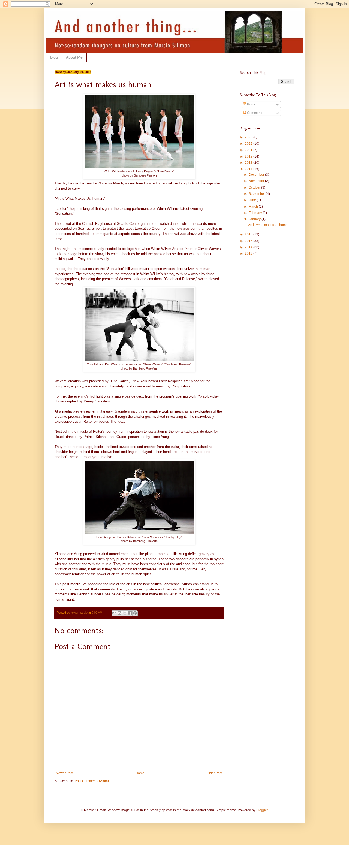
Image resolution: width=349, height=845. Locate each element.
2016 (249, 234)
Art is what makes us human (269, 225)
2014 (249, 247)
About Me (74, 57)
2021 (249, 150)
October (255, 187)
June (253, 200)
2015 (249, 241)
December (257, 175)
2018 (249, 163)
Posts (250, 104)
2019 (249, 156)
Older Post (214, 773)
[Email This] (114, 613)
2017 (249, 169)
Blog (54, 57)
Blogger (262, 810)
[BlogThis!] (119, 613)
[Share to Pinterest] (135, 613)
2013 (249, 253)
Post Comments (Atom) (92, 781)
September (257, 194)
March (254, 206)
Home (140, 773)
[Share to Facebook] (130, 613)
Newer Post (64, 773)
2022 (249, 144)
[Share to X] (124, 613)
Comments (254, 113)
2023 (249, 137)
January (255, 219)
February (256, 213)
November (257, 181)
